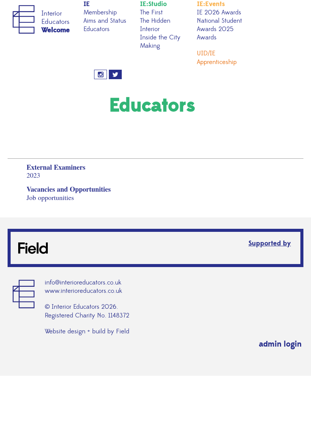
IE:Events (211, 4)
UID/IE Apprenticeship (217, 57)
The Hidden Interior (155, 25)
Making (150, 46)
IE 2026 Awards (219, 12)
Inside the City (160, 37)
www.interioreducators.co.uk (83, 291)
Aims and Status (104, 21)
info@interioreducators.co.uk (83, 282)
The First (151, 12)
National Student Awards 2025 (219, 25)
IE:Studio (153, 4)
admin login (280, 344)
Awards (207, 37)
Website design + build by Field (87, 331)
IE (86, 4)
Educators (96, 29)
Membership (100, 12)
